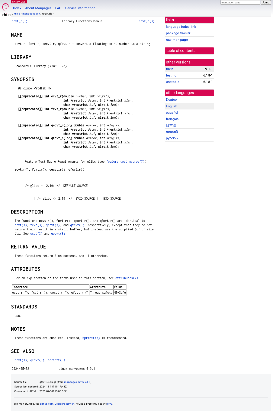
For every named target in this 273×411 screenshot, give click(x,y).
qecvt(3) (53, 225)
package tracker (178, 33)
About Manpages (38, 8)
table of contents (181, 51)
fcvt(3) (36, 225)
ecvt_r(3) (19, 21)
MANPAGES (19, 1)
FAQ (58, 8)
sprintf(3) (91, 338)
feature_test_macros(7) (125, 161)
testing (171, 75)
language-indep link (181, 27)
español (172, 112)
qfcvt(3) (77, 225)
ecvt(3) (21, 225)
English (171, 106)
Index (17, 8)
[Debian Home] (5, 8)
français (172, 119)
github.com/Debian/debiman (57, 403)
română (172, 132)
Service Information (80, 8)
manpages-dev (31, 13)
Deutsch (172, 99)
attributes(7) (126, 278)
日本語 (171, 125)
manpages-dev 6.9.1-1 (77, 381)
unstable (172, 82)
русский (172, 138)
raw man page (177, 40)
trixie (17, 13)
